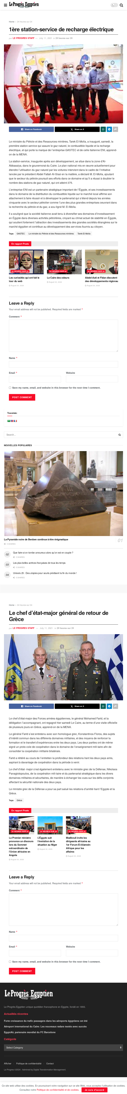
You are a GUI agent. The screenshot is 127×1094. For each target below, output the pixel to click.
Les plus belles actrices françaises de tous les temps (39, 562)
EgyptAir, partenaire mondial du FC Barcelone (30, 1032)
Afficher (7, 1063)
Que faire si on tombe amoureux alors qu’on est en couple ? (43, 552)
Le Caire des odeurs (58, 277)
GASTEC (21, 233)
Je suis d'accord (94, 1089)
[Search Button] (121, 5)
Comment (15, 316)
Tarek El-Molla (84, 233)
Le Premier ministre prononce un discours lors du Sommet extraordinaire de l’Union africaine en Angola (21, 846)
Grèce (19, 800)
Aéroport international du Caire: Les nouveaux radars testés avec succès (45, 1026)
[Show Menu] (5, 5)
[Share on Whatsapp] (103, 129)
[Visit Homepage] (24, 5)
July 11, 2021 (45, 38)
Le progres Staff (23, 38)
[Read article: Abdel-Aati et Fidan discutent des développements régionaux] (102, 262)
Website (70, 372)
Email (13, 372)
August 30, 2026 (17, 285)
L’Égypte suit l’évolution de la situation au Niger (47, 841)
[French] (15, 421)
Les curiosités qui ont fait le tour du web (24, 279)
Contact (50, 1063)
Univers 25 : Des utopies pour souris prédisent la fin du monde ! (45, 573)
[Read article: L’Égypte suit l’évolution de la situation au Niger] (50, 825)
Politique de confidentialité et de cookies (58, 1089)
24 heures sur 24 (24, 21)
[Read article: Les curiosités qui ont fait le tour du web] (26, 262)
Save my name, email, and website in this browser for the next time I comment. (56, 387)
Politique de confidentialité (28, 1063)
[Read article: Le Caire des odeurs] (64, 262)
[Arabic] (8, 421)
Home (11, 21)
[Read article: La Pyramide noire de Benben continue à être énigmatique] (63, 493)
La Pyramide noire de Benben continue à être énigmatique (36, 539)
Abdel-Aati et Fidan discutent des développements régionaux (102, 279)
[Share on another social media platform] (115, 129)
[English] (12, 421)
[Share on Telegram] (109, 129)
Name (13, 358)
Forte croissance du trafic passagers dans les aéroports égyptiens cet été (45, 1020)
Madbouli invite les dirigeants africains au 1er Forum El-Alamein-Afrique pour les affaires (78, 844)
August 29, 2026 (93, 285)
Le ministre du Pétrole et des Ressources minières (51, 233)
